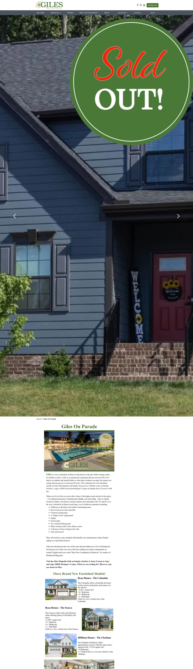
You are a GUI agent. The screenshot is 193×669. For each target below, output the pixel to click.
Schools (137, 13)
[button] (14, 216)
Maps (106, 13)
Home (39, 419)
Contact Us (152, 5)
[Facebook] (138, 5)
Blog (152, 13)
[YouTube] (144, 5)
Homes (70, 13)
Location (122, 13)
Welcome (40, 13)
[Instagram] (141, 5)
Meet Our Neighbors (88, 13)
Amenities (55, 13)
